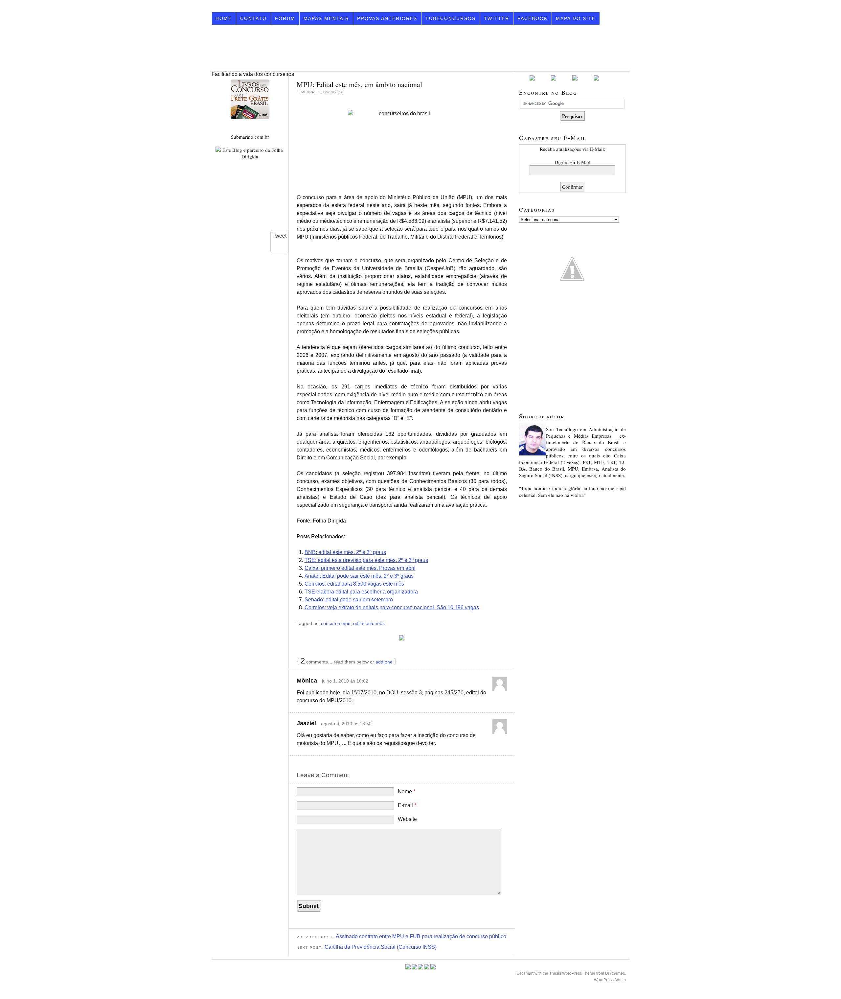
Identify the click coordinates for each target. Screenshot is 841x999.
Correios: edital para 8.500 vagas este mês (354, 584)
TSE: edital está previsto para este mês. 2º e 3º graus (366, 560)
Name (406, 791)
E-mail (407, 805)
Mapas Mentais (326, 18)
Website (407, 819)
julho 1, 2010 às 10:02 (345, 681)
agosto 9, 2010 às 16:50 (346, 723)
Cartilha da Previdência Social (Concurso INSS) (381, 947)
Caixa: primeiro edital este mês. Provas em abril (360, 568)
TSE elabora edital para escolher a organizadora (361, 591)
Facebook (532, 18)
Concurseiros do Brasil (280, 48)
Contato (253, 18)
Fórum (285, 18)
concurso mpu (336, 623)
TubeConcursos (450, 18)
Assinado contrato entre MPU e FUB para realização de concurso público (421, 936)
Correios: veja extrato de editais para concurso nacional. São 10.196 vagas (392, 607)
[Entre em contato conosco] (596, 79)
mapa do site (576, 18)
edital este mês (369, 623)
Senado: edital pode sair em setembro (349, 599)
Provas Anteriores (387, 18)
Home (224, 18)
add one (384, 661)
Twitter (496, 18)
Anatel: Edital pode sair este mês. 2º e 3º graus (359, 576)
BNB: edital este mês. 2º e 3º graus (345, 552)
